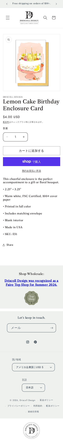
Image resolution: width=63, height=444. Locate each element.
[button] (8, 17)
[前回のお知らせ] (7, 4)
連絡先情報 (33, 411)
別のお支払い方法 (31, 170)
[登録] (51, 328)
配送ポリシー (52, 405)
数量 (5, 128)
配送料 (6, 122)
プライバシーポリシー (18, 405)
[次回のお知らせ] (56, 4)
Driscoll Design (27, 400)
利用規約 (37, 405)
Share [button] (9, 245)
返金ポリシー (46, 400)
